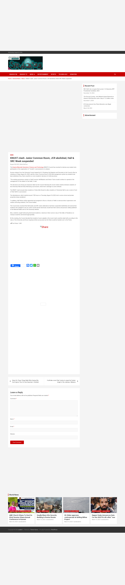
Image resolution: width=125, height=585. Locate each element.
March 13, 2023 (96, 519)
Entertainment (43, 74)
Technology (63, 74)
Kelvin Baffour (24, 164)
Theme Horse (34, 529)
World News (14, 495)
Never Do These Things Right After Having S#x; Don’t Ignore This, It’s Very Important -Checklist (25, 381)
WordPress (54, 529)
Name (12, 419)
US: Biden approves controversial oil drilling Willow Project (75, 517)
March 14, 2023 (68, 521)
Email (12, 426)
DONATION (73, 74)
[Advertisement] (51, 25)
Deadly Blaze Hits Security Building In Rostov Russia (47, 516)
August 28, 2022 (14, 164)
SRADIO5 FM (13, 74)
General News (14, 511)
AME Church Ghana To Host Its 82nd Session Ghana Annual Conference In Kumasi (20, 517)
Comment (13, 398)
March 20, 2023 (13, 521)
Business (67, 511)
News (32, 74)
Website (12, 434)
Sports (53, 74)
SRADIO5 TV (23, 74)
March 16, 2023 (41, 519)
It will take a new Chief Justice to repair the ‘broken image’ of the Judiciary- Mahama (61, 381)
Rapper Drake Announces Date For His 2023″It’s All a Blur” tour (103, 516)
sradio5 (20, 529)
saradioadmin (22, 521)
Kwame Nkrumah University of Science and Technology (28, 167)
